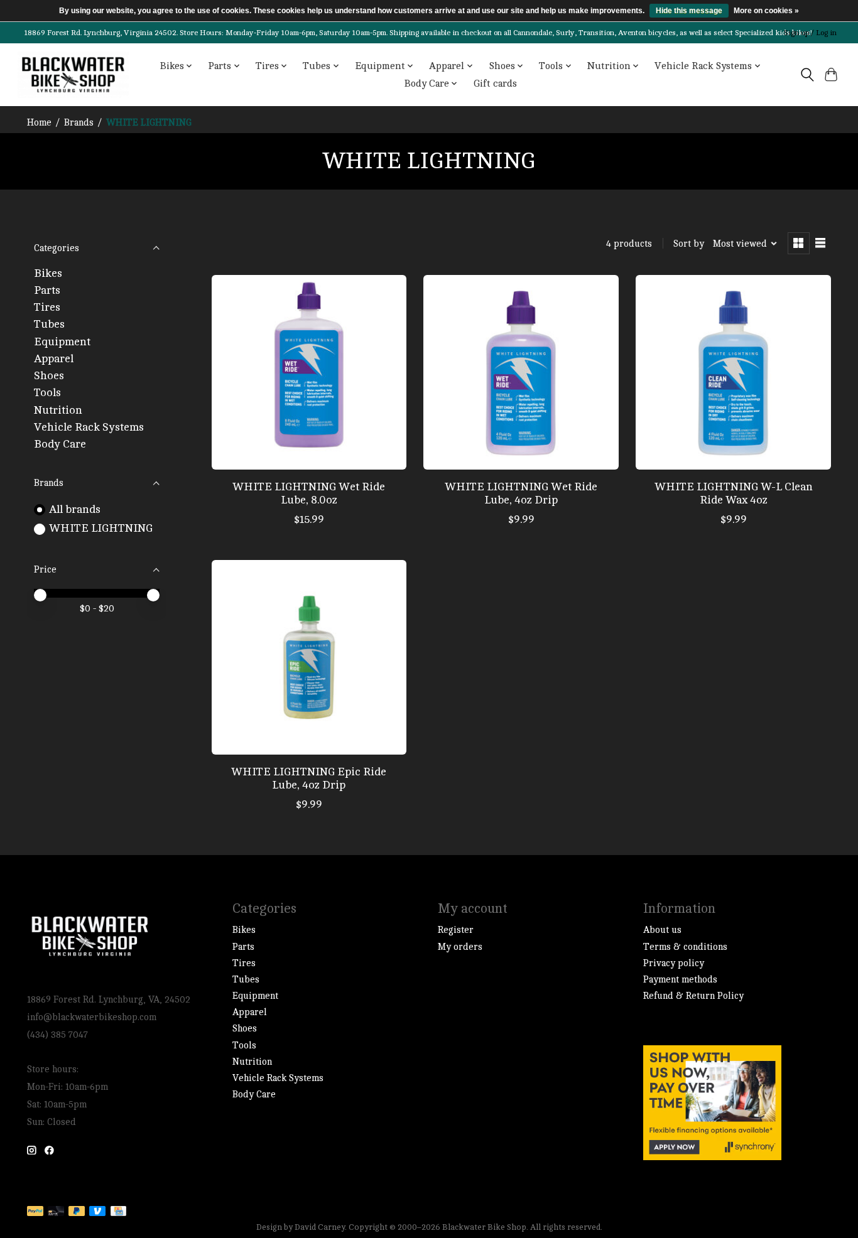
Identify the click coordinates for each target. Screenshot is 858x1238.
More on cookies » (766, 10)
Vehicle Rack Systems (89, 427)
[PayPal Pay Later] (76, 1212)
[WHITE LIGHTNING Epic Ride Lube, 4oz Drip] (309, 657)
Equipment (62, 342)
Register (456, 930)
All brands (74, 509)
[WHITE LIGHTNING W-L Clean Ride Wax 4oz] (733, 372)
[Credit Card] (118, 1212)
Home (39, 122)
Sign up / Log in (810, 32)
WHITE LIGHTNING (101, 528)
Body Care (60, 444)
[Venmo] (97, 1212)
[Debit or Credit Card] (56, 1212)
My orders (460, 947)
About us (662, 930)
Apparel (53, 359)
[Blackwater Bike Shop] (73, 74)
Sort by (688, 244)
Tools (47, 393)
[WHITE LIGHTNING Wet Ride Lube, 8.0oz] (309, 372)
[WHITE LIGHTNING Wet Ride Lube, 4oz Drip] (520, 372)
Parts (47, 290)
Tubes (49, 324)
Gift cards (495, 83)
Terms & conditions (685, 947)
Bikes (48, 273)
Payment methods (680, 979)
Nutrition (58, 410)
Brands (79, 122)
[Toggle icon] (807, 74)
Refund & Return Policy (693, 996)
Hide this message (689, 10)
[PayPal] (35, 1212)
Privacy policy (673, 963)
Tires (47, 307)
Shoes (49, 376)
